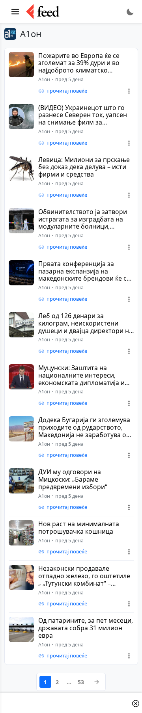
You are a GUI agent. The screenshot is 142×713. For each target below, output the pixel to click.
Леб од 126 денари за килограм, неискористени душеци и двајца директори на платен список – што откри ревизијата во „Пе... (85, 330)
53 (81, 682)
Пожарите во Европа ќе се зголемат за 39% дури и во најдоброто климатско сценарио (79, 66)
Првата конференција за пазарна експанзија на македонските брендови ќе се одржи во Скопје (84, 274)
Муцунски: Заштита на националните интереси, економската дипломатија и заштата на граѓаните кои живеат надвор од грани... (81, 382)
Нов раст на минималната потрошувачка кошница (78, 527)
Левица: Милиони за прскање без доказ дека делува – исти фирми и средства (84, 167)
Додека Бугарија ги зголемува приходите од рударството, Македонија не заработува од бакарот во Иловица (84, 431)
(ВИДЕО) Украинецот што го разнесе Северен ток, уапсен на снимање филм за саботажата (82, 118)
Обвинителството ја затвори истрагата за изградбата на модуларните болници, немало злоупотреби (82, 222)
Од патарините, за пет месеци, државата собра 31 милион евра (85, 628)
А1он (44, 79)
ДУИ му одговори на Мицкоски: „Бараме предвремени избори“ (72, 479)
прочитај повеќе (67, 90)
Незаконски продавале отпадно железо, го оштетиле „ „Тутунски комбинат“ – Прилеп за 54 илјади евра (84, 579)
